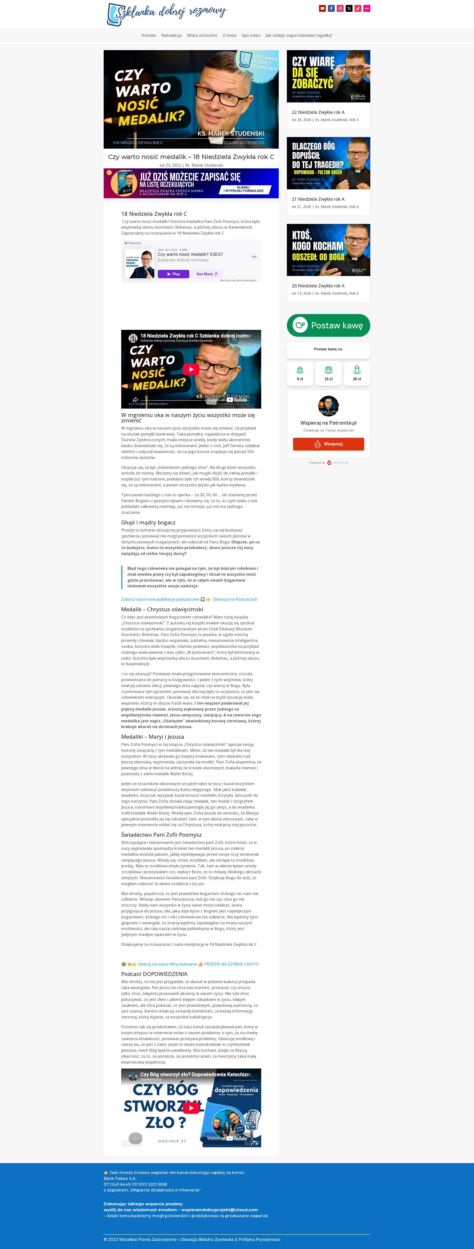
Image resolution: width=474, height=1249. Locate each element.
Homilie (148, 36)
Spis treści (251, 36)
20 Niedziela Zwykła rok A (318, 286)
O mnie (229, 36)
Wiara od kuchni (202, 36)
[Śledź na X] (349, 8)
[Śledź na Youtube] (322, 8)
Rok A (354, 119)
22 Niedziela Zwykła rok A (318, 112)
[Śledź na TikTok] (358, 8)
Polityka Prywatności (259, 1239)
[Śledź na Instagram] (340, 8)
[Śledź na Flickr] (366, 8)
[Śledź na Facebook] (331, 8)
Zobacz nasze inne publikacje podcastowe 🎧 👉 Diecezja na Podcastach (189, 599)
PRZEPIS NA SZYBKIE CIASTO (231, 964)
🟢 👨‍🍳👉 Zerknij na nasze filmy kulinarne (159, 964)
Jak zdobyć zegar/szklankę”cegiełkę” (299, 36)
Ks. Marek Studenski (204, 165)
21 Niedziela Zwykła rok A (318, 199)
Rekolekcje (171, 36)
